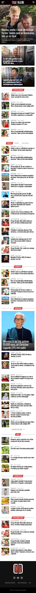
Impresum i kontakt (10, 583)
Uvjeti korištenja (22, 583)
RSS (30, 583)
